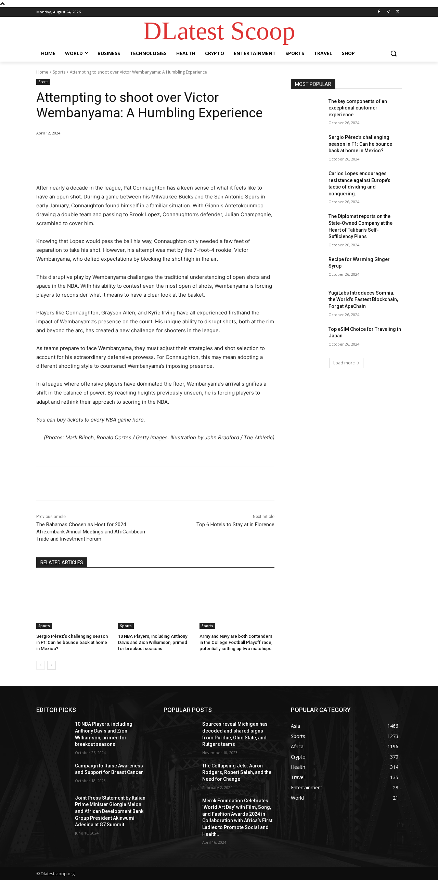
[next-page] (51, 665)
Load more (344, 363)
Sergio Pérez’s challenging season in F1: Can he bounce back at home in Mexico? (72, 642)
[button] (393, 53)
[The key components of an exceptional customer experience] (307, 109)
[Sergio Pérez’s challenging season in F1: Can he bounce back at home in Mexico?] (73, 603)
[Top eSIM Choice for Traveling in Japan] (307, 337)
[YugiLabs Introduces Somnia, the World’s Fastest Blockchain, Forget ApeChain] (307, 301)
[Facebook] (379, 12)
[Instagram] (388, 12)
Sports (59, 72)
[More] (149, 150)
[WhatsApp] (133, 150)
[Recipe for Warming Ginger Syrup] (307, 268)
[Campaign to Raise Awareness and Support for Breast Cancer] (52, 774)
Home (42, 72)
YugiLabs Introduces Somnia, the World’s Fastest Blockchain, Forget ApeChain (363, 299)
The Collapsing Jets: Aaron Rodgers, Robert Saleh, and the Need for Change (236, 772)
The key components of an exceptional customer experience (357, 108)
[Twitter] (398, 12)
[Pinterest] (117, 150)
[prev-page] (40, 665)
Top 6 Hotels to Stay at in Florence (235, 524)
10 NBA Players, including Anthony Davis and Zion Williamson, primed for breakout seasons (152, 642)
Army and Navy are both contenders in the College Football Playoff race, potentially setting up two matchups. (236, 642)
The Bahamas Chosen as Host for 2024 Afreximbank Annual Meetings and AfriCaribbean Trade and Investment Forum (90, 531)
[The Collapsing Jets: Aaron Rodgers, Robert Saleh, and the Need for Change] (180, 774)
